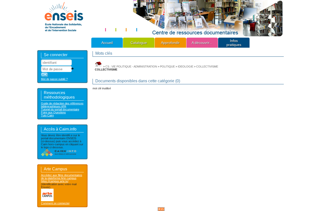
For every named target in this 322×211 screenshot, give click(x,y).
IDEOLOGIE (185, 66)
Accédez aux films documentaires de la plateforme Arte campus (61, 177)
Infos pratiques (233, 43)
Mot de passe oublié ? (54, 79)
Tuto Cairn (47, 115)
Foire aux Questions (53, 112)
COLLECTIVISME (207, 66)
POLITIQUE (167, 66)
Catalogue (139, 43)
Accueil (107, 43)
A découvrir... (202, 43)
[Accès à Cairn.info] (58, 155)
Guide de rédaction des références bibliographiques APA (62, 105)
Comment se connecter (55, 203)
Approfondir (170, 43)
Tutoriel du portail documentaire (60, 109)
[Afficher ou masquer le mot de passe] (72, 68)
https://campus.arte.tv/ (54, 181)
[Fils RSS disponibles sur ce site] (161, 208)
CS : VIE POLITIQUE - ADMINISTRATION (131, 66)
